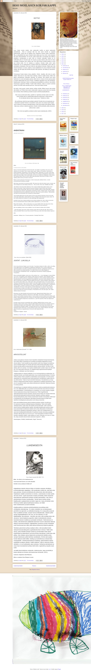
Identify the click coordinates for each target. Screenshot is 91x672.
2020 (62, 107)
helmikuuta (65, 103)
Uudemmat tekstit (18, 565)
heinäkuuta (65, 93)
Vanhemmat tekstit (50, 565)
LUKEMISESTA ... (67, 90)
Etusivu (34, 565)
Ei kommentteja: (30, 118)
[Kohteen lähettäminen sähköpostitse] (36, 119)
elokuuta (65, 73)
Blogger (59, 669)
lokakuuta (65, 69)
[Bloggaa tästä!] (37, 119)
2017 (62, 113)
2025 (62, 56)
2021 (62, 63)
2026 (62, 54)
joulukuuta (65, 65)
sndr (50, 669)
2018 (62, 111)
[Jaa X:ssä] (39, 119)
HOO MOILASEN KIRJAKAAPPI (34, 5)
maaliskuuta (65, 101)
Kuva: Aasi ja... (67, 83)
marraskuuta (66, 67)
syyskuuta (65, 71)
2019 (62, 109)
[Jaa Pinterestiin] (42, 119)
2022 (62, 62)
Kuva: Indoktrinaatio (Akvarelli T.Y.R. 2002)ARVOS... (66, 87)
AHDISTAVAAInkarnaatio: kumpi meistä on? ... (68, 79)
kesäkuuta (65, 95)
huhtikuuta (65, 99)
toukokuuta (65, 97)
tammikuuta (65, 105)
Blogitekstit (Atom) (36, 569)
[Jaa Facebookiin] (40, 119)
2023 (62, 60)
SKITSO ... (68, 76)
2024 (62, 58)
